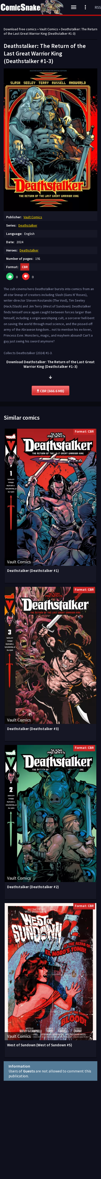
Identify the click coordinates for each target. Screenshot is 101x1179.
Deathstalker (27, 225)
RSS (98, 7)
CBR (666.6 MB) (51, 390)
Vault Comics (33, 217)
